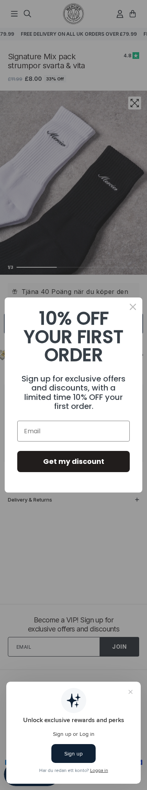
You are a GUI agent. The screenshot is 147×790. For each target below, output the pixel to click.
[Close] (132, 306)
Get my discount (73, 461)
